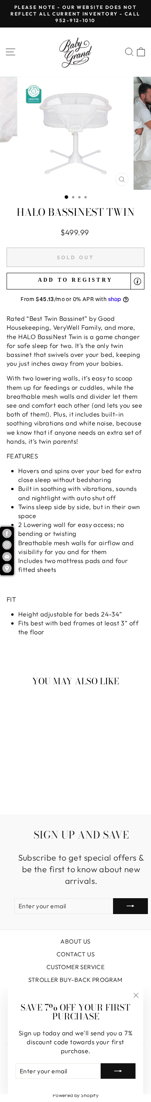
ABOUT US (75, 941)
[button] (75, 281)
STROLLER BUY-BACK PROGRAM (75, 979)
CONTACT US (75, 954)
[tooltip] (137, 281)
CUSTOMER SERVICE (75, 967)
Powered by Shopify (75, 1095)
